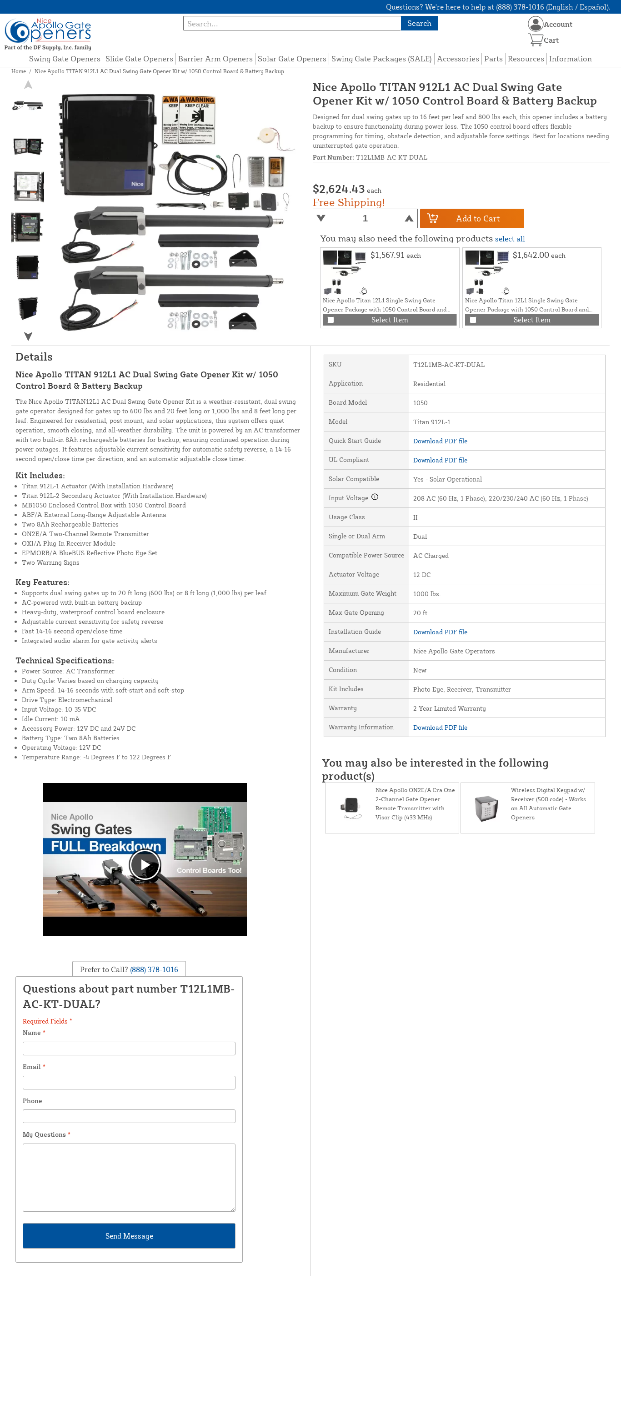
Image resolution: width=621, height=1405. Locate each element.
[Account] (536, 24)
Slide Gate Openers (139, 58)
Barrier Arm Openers (215, 58)
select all (510, 238)
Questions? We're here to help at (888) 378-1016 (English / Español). (498, 6)
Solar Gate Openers (292, 58)
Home (18, 71)
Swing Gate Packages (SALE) (381, 58)
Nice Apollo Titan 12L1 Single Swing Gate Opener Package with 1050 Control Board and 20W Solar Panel (527, 309)
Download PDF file (440, 441)
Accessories (458, 58)
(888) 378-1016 (153, 969)
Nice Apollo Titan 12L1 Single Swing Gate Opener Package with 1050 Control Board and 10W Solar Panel (384, 309)
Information (570, 58)
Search (419, 23)
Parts (493, 58)
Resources (526, 58)
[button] (28, 336)
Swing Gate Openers (64, 58)
